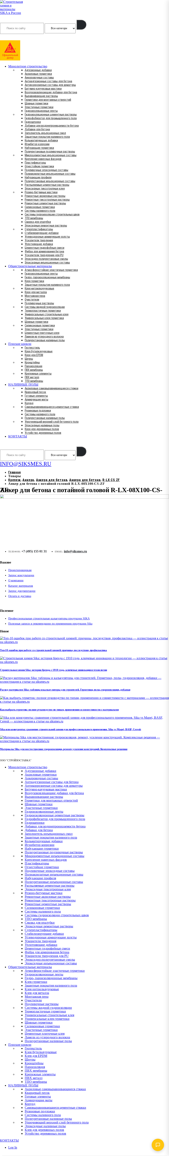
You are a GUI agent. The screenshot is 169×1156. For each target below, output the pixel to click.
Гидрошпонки (33, 122)
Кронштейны (32, 362)
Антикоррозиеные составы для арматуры (50, 85)
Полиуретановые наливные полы (45, 340)
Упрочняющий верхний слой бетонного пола (52, 421)
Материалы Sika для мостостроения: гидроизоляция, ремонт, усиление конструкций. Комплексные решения (63, 749)
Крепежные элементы (38, 373)
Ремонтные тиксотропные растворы (47, 199)
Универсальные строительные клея (46, 314)
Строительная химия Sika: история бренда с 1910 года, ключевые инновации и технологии (53, 669)
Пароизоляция (33, 366)
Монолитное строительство (27, 66)
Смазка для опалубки (38, 221)
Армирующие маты (36, 399)
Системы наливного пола (40, 210)
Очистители (32, 299)
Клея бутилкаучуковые (39, 351)
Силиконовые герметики (40, 207)
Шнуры (29, 358)
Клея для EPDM (34, 355)
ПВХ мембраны (34, 369)
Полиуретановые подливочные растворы (50, 151)
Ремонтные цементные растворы (45, 203)
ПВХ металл (32, 377)
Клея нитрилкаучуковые (39, 288)
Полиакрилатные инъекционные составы (50, 173)
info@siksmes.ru (75, 551)
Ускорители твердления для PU (44, 255)
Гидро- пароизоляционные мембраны (47, 277)
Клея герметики (34, 281)
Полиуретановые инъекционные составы (50, 181)
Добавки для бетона (37, 129)
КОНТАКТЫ (17, 436)
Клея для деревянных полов (42, 429)
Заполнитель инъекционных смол (45, 133)
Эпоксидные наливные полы (42, 425)
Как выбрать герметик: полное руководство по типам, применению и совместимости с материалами (59, 709)
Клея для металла (36, 292)
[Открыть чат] (158, 1145)
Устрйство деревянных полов (43, 432)
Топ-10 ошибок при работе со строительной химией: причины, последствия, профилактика (53, 650)
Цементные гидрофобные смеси (44, 247)
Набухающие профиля (38, 177)
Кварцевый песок (35, 392)
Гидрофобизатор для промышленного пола (51, 118)
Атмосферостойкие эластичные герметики (51, 270)
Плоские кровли (19, 344)
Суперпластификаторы (39, 229)
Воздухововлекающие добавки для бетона (51, 92)
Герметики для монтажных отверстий (48, 99)
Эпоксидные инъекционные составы (47, 262)
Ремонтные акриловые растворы (45, 196)
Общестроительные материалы (30, 266)
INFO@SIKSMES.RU (16, 37)
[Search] (81, 25)
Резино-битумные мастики (41, 192)
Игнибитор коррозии (37, 144)
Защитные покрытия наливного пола (47, 136)
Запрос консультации (21, 575)
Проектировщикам (20, 570)
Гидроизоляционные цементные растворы (51, 114)
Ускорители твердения (39, 240)
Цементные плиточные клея (42, 332)
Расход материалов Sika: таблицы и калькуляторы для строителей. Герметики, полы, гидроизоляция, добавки (65, 689)
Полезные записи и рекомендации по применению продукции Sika (50, 623)
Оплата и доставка (19, 596)
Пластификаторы (35, 162)
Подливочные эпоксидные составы (46, 170)
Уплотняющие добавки (39, 244)
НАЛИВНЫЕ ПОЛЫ (23, 384)
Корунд (29, 403)
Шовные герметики (36, 103)
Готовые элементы (36, 395)
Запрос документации (21, 590)
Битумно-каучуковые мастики (43, 88)
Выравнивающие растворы (41, 96)
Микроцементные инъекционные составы (50, 155)
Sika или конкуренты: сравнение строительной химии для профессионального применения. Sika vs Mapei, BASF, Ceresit (70, 729)
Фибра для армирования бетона (44, 251)
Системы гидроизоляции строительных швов (52, 214)
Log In (12, 1147)
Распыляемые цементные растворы (47, 184)
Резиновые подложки (38, 410)
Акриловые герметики (38, 73)
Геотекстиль (32, 347)
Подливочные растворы (39, 303)
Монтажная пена (35, 295)
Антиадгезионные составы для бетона (48, 81)
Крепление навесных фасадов (43, 159)
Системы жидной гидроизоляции (45, 307)
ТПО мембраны (34, 218)
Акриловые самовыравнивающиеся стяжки (51, 388)
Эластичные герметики (39, 107)
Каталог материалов (20, 585)
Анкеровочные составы (39, 77)
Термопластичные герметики (43, 310)
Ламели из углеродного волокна (44, 336)
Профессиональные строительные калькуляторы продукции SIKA (49, 618)
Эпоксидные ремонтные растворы (46, 225)
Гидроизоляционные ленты (41, 110)
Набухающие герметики (39, 147)
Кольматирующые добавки (41, 140)
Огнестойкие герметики (39, 166)
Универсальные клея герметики (44, 318)
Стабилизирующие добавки (42, 233)
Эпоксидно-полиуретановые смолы (46, 258)
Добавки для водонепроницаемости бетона (52, 125)
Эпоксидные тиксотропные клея (45, 188)
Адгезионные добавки (38, 70)
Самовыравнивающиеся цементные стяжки (52, 406)
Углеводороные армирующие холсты (47, 236)
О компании (15, 580)
